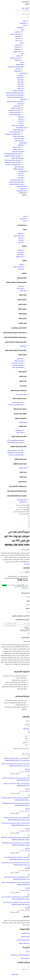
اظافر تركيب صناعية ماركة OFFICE (13, 160)
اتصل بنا (27, 951)
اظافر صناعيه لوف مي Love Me (13, 164)
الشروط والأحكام (25, 933)
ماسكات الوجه (20, 77)
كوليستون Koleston (16, 108)
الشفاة (22, 43)
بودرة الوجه (18, 36)
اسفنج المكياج (17, 71)
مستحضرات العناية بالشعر (18, 125)
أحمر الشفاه (18, 45)
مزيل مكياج (18, 40)
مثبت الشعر (21, 121)
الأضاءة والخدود (20, 64)
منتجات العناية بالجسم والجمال (16, 182)
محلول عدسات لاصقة (18, 136)
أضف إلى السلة (23, 630)
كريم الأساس (17, 32)
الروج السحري (17, 47)
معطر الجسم (21, 177)
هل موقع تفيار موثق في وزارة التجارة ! (20, 955)
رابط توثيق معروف (25, 958)
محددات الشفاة (17, 51)
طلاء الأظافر (21, 145)
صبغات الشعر (20, 103)
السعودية (27, 3)
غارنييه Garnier (17, 106)
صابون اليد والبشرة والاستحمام (16, 184)
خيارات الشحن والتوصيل (24, 943)
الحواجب (22, 62)
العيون (22, 53)
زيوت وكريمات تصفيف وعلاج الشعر (15, 101)
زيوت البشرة (21, 75)
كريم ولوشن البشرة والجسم (17, 180)
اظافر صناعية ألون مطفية (17, 158)
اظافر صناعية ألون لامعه (18, 151)
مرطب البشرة (20, 80)
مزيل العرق (21, 173)
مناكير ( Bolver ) (17, 149)
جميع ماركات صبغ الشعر (15, 112)
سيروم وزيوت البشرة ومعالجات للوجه (15, 95)
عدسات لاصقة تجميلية (18, 130)
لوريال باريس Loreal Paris (15, 110)
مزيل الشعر (21, 175)
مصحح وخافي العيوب (16, 34)
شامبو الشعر (21, 117)
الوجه (22, 29)
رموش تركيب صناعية (19, 138)
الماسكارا (18, 56)
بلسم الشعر (21, 119)
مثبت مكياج (18, 38)
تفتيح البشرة (21, 86)
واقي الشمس (20, 88)
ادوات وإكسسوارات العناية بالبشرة (15, 97)
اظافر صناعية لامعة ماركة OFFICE (12, 154)
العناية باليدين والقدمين (18, 90)
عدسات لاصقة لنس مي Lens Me (13, 134)
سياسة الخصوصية (25, 936)
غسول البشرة (20, 82)
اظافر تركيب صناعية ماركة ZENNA (13, 156)
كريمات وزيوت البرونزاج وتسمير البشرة (15, 93)
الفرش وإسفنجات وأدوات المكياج (16, 66)
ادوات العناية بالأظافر (18, 169)
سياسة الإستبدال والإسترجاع (22, 940)
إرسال (26, 627)
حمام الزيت (21, 123)
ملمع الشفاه (17, 49)
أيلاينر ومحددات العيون (15, 58)
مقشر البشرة (21, 84)
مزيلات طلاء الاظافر (19, 167)
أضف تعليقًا (26, 728)
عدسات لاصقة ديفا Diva (15, 132)
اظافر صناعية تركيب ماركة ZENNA (13, 162)
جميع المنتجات (20, 27)
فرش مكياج (18, 69)
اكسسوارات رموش (19, 140)
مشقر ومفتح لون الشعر (15, 114)
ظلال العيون (18, 60)
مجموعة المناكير (17, 147)
